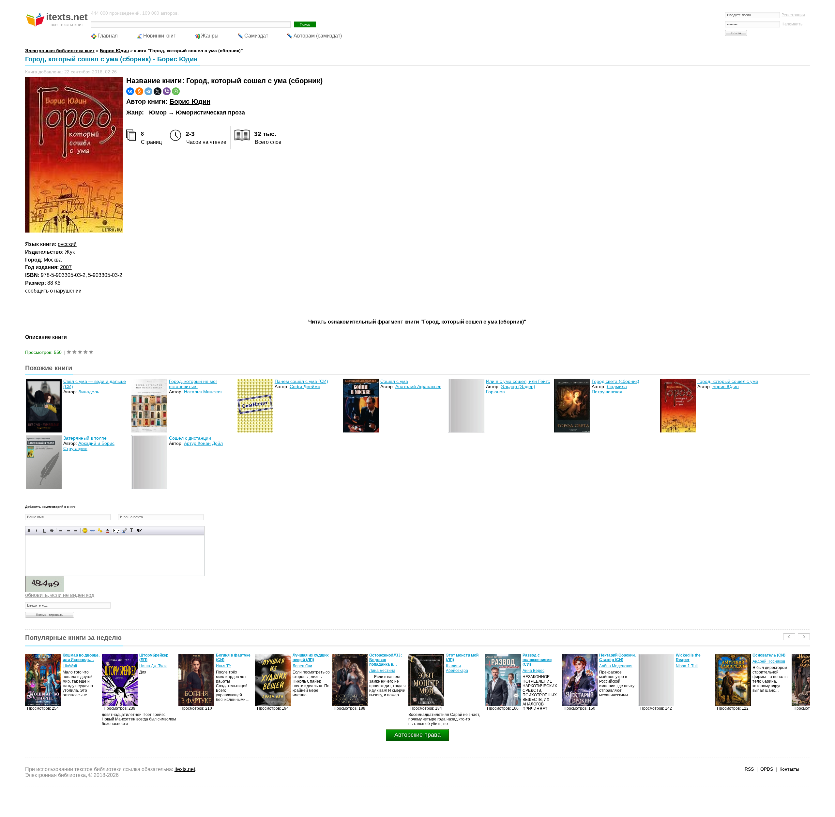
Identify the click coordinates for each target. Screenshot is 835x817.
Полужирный (29, 530)
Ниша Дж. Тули (76, 666)
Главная (108, 35)
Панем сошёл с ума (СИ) (301, 381)
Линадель (88, 391)
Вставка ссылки (92, 530)
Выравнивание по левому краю (61, 530)
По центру (68, 530)
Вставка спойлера (139, 530)
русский (67, 244)
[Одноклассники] (139, 91)
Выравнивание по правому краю (76, 530)
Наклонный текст (36, 530)
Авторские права (417, 735)
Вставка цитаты (124, 530)
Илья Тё (146, 666)
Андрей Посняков (692, 661)
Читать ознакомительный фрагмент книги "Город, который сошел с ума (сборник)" (417, 322)
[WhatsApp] (176, 91)
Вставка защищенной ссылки (100, 530)
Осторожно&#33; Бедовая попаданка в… (309, 660)
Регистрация (793, 15)
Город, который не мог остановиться (193, 384)
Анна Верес (457, 670)
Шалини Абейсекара (380, 668)
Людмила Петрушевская (609, 389)
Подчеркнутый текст (44, 530)
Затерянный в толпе (85, 438)
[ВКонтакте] (130, 91)
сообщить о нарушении (53, 291)
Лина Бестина (306, 670)
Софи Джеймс (305, 386)
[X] (157, 91)
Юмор (158, 112)
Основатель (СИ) (692, 655)
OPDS (766, 769)
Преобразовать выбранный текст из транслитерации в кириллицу (131, 530)
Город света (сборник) (615, 381)
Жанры (210, 35)
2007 (66, 267)
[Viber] (167, 91)
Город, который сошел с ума (727, 381)
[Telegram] (148, 91)
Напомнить (792, 24)
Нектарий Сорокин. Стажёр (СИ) (541, 657)
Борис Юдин (190, 101)
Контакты (789, 769)
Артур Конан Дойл (203, 443)
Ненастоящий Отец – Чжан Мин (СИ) (770, 657)
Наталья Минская (203, 391)
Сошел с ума (394, 381)
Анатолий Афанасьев (418, 386)
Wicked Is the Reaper (611, 657)
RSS (749, 769)
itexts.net (185, 769)
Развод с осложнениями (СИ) (460, 660)
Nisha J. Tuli (610, 666)
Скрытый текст (116, 530)
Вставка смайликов (85, 530)
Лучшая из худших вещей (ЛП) (234, 657)
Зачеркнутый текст (51, 530)
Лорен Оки (225, 666)
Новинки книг (159, 35)
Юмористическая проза (210, 112)
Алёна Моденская (539, 666)
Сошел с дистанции (190, 438)
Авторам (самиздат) (318, 35)
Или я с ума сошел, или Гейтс (518, 381)
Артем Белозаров (768, 666)
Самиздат (256, 35)
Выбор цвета (107, 530)
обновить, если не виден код (59, 595)
